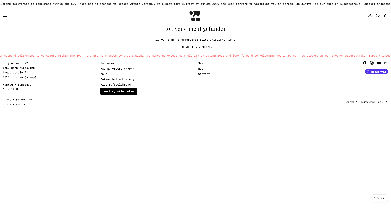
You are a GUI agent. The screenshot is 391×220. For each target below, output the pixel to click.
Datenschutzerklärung (117, 79)
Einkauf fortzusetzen (195, 47)
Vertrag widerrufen (119, 91)
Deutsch (351, 101)
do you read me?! (22, 99)
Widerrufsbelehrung (115, 84)
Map (200, 68)
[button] (378, 15)
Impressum (108, 63)
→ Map (30, 77)
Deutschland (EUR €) (373, 101)
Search (203, 63)
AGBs (103, 74)
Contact (204, 74)
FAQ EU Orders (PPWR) (117, 68)
